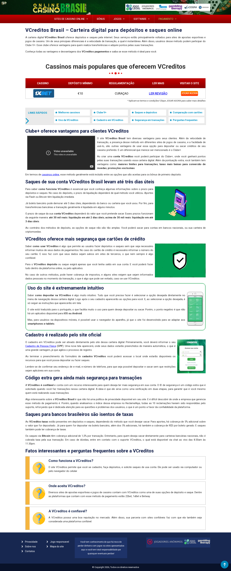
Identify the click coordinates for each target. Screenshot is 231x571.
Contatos (30, 551)
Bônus (101, 18)
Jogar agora (189, 93)
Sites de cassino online (69, 18)
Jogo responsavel (59, 541)
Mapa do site (57, 546)
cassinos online (50, 174)
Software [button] (140, 18)
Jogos (117, 18)
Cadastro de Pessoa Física (40, 346)
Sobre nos (30, 546)
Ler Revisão (158, 93)
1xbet (43, 93)
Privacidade (31, 541)
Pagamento (166, 18)
